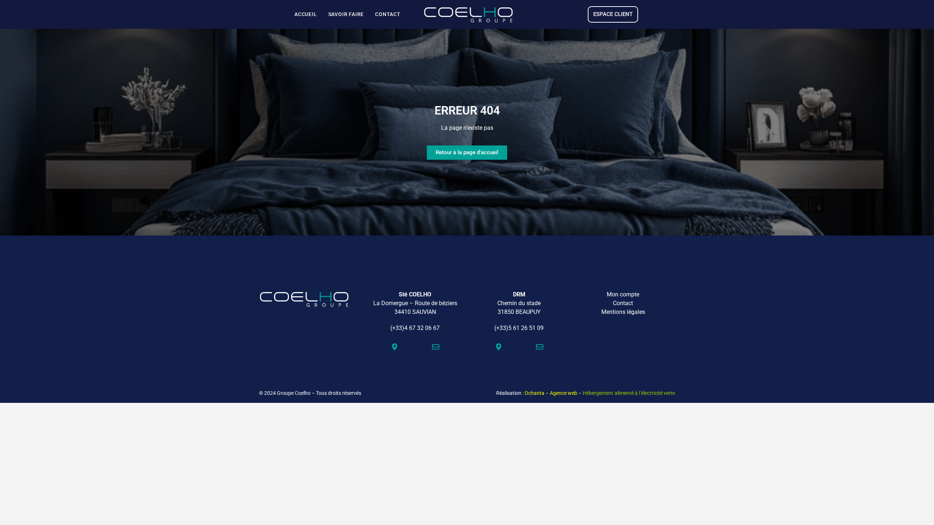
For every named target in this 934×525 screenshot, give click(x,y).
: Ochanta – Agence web (549, 393)
